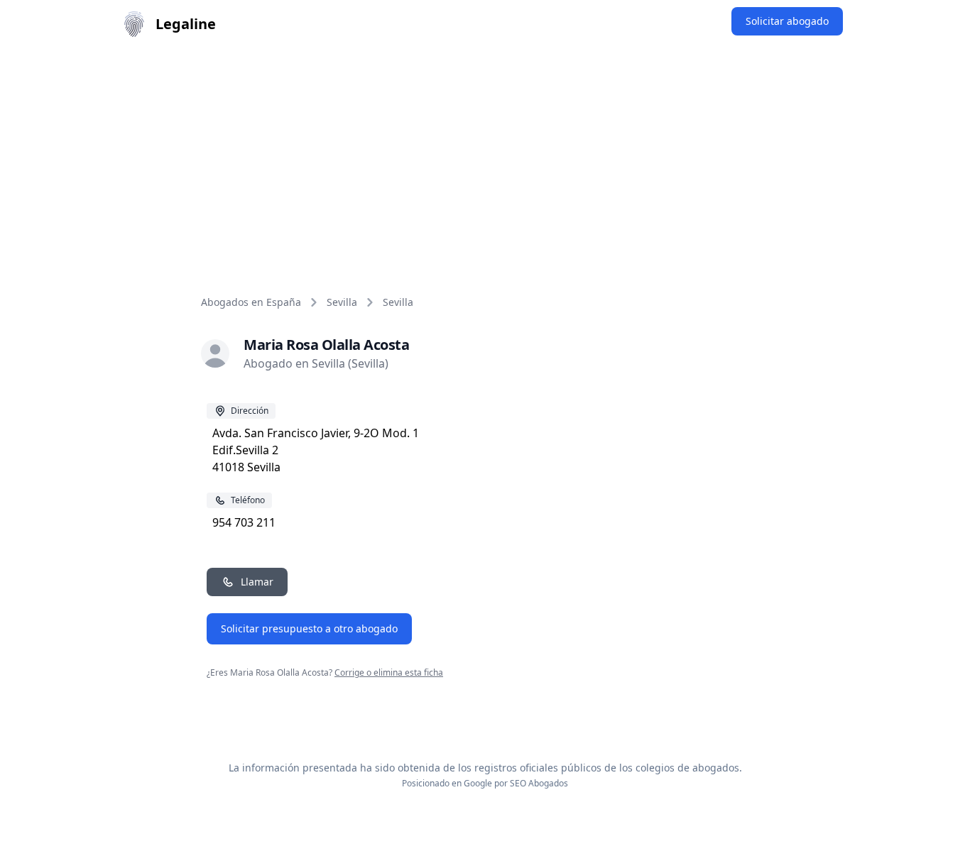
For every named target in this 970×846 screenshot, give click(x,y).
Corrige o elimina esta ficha (388, 672)
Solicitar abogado (787, 21)
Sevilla (342, 302)
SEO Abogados (539, 783)
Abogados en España (251, 302)
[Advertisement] (485, 154)
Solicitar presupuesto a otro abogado (309, 628)
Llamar (257, 581)
